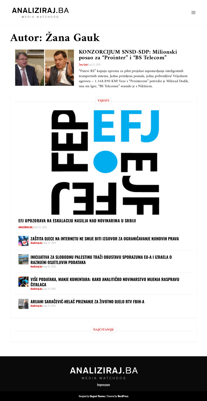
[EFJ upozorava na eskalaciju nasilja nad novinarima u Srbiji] (105, 162)
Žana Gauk (83, 64)
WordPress (123, 396)
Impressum (103, 384)
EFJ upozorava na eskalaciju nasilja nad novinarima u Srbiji (77, 220)
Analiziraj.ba (25, 227)
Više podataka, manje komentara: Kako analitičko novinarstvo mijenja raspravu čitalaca (105, 281)
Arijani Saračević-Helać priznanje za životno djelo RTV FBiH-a (87, 301)
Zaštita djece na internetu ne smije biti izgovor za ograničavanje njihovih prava (105, 239)
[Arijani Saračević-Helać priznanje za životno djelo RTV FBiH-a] (23, 304)
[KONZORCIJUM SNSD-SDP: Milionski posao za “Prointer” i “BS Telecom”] (44, 68)
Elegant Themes (97, 396)
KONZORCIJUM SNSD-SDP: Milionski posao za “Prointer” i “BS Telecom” (128, 55)
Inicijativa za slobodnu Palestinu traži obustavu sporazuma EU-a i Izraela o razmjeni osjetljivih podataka (101, 259)
